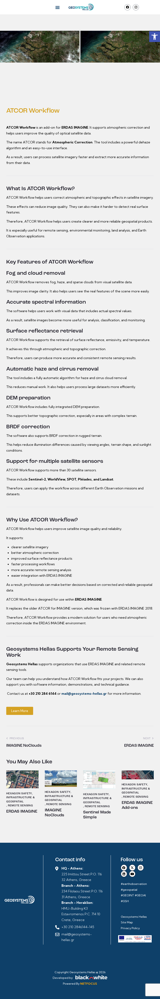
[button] (154, 36)
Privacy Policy (130, 928)
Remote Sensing (20, 805)
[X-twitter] (132, 868)
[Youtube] (132, 874)
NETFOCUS (88, 983)
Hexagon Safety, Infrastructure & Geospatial (20, 797)
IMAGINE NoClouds (54, 812)
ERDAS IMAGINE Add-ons (137, 805)
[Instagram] (136, 7)
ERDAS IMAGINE (21, 811)
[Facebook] (127, 7)
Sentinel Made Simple (97, 814)
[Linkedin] (124, 874)
